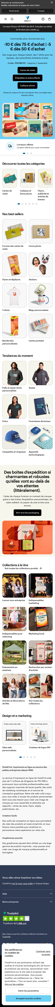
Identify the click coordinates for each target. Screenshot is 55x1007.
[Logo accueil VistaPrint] (27, 19)
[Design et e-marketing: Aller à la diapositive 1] (20, 757)
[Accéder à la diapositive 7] (29, 204)
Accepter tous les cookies (28, 998)
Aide (4, 894)
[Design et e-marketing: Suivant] (51, 732)
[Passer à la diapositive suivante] (51, 145)
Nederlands (14, 11)
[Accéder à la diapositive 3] (31, 153)
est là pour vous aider (22, 883)
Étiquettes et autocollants (27, 78)
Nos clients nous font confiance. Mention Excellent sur (24, 935)
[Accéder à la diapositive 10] (36, 204)
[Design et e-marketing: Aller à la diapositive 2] (24, 757)
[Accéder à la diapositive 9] (33, 204)
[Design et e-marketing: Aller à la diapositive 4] (31, 757)
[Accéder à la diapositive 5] (26, 204)
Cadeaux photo (27, 85)
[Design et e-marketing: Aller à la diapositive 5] (34, 757)
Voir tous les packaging (27, 512)
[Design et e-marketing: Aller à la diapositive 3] (27, 757)
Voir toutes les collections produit (21, 568)
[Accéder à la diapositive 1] (24, 153)
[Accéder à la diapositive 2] (27, 153)
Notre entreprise (10, 901)
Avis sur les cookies (14, 984)
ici (38, 30)
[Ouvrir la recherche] (12, 19)
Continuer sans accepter (43, 953)
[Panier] (49, 19)
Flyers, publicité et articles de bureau (43, 195)
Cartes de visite (27, 70)
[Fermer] (52, 2)
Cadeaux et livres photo (26, 192)
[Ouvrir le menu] (5, 19)
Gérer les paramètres (28, 990)
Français (41, 11)
